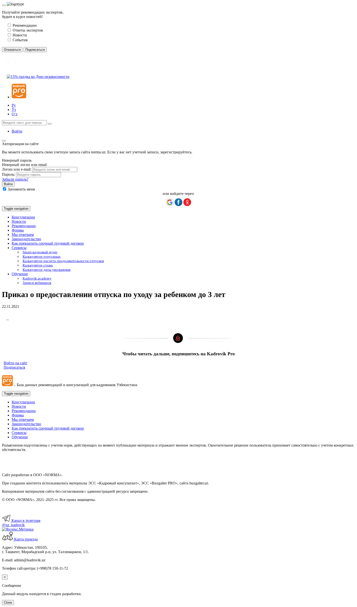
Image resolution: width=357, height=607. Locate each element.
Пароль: (8, 174)
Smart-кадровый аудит (40, 252)
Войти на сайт (15, 363)
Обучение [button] (20, 274)
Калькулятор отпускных (42, 256)
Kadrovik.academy (37, 278)
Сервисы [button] (19, 248)
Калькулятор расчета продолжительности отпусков (63, 261)
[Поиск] (50, 124)
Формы (18, 230)
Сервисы (19, 433)
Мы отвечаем (23, 235)
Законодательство (26, 239)
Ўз (14, 110)
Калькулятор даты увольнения (46, 270)
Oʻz (14, 114)
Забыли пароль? (15, 179)
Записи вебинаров (37, 283)
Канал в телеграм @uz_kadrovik (21, 522)
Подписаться (14, 367)
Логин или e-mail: (16, 169)
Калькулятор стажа (38, 265)
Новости (19, 221)
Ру (14, 105)
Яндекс (187, 202)
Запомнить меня (21, 189)
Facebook (178, 202)
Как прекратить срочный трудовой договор (48, 243)
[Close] (4, 5)
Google (170, 202)
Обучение (20, 437)
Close (8, 602)
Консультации (23, 217)
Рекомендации (24, 226)
